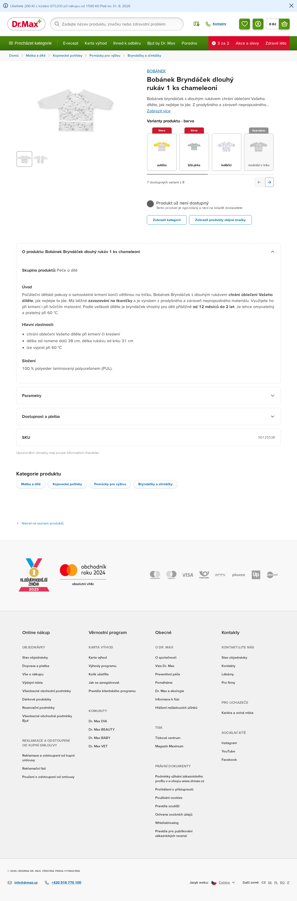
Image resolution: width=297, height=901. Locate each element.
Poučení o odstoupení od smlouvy (48, 777)
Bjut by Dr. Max (161, 43)
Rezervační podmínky (38, 707)
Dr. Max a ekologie (169, 691)
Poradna (189, 43)
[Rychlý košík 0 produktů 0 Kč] (284, 24)
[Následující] (269, 182)
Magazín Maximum (169, 746)
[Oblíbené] (244, 24)
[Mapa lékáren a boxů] (196, 24)
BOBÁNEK (156, 70)
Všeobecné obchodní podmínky (46, 691)
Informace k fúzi (167, 699)
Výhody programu (102, 666)
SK (270, 882)
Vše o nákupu (32, 674)
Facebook (229, 759)
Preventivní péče (167, 674)
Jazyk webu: (199, 882)
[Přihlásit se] (258, 24)
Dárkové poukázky (36, 699)
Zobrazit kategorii (167, 220)
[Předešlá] (259, 182)
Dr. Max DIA (98, 721)
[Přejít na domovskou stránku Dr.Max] (26, 23)
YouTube (228, 751)
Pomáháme (163, 682)
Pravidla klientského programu (112, 691)
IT (288, 882)
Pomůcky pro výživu (110, 484)
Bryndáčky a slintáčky (155, 484)
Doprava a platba (35, 666)
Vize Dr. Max (164, 666)
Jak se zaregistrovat (104, 682)
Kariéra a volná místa (237, 713)
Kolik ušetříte (99, 674)
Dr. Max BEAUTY (102, 729)
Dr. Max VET (98, 746)
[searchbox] (117, 23)
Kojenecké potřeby (67, 484)
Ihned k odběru (127, 43)
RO (282, 882)
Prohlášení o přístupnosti (174, 789)
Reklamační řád (34, 768)
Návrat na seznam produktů (43, 523)
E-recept (70, 43)
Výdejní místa (32, 682)
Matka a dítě (31, 484)
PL (276, 882)
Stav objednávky (35, 657)
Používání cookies (168, 798)
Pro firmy (228, 682)
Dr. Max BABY (99, 738)
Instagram (229, 743)
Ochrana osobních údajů (173, 814)
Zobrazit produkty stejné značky (220, 220)
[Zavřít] (291, 6)
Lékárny (228, 674)
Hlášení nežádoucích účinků (176, 707)
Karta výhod (96, 43)
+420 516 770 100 (66, 882)
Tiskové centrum (167, 738)
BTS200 (56, 6)
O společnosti (165, 657)
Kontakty (228, 666)
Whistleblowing (167, 823)
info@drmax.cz (26, 882)
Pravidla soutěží (167, 806)
